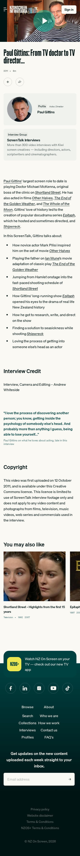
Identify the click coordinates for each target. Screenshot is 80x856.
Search (27, 716)
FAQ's (49, 737)
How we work (49, 723)
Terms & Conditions (40, 821)
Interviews (27, 730)
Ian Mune (52, 258)
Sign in (69, 9)
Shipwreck (35, 334)
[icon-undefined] (8, 82)
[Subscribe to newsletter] (69, 779)
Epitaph (69, 215)
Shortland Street (47, 192)
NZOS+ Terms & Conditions (40, 828)
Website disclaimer (40, 815)
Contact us (49, 730)
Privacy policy (40, 809)
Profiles (28, 737)
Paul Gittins (13, 181)
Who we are (49, 716)
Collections (27, 723)
